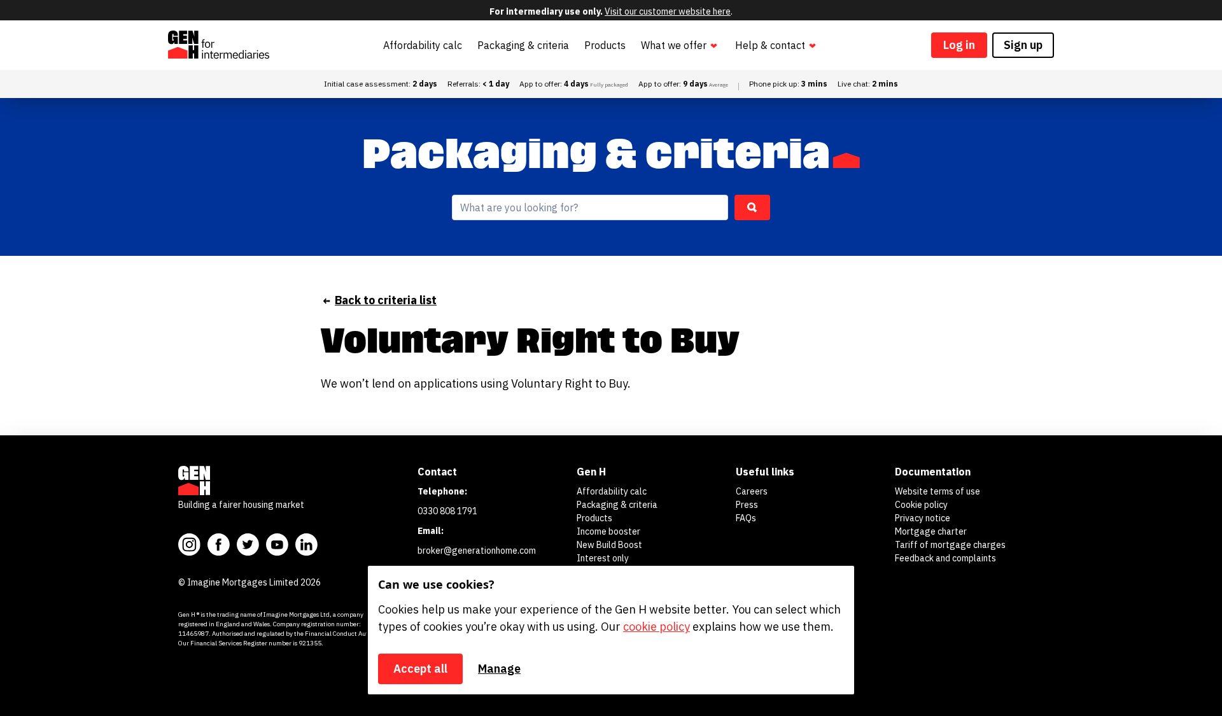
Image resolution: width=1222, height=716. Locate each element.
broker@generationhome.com (477, 550)
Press (747, 504)
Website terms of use (937, 491)
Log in (959, 45)
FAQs (746, 518)
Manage (499, 668)
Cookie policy (921, 504)
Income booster (608, 531)
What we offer (673, 45)
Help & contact (770, 45)
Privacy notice (922, 518)
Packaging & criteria (523, 45)
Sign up (1023, 45)
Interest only (603, 558)
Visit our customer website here (668, 11)
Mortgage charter (931, 531)
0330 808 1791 (447, 511)
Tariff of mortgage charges (950, 545)
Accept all (420, 668)
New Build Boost (609, 545)
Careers (752, 491)
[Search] (752, 207)
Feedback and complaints (945, 558)
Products (605, 45)
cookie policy (656, 626)
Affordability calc (422, 45)
